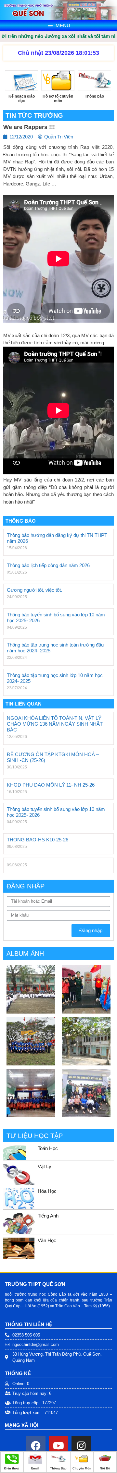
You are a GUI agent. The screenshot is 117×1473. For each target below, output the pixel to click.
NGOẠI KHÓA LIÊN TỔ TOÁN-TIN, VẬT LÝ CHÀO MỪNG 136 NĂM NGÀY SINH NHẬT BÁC (55, 723)
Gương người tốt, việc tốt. (34, 590)
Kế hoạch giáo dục (21, 98)
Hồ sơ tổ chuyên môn (58, 98)
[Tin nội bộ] (105, 1462)
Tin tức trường (34, 115)
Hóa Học (47, 1191)
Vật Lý (44, 1166)
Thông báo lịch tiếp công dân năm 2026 (48, 565)
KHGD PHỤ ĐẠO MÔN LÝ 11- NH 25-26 (51, 785)
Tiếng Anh (48, 1215)
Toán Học (48, 1148)
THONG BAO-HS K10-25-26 (37, 839)
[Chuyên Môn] (81, 1462)
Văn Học (47, 1240)
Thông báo (94, 96)
